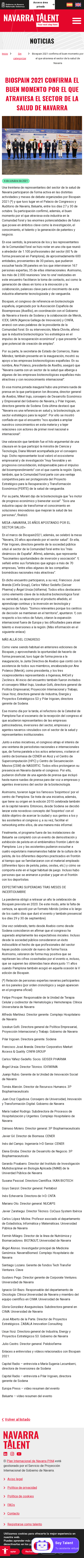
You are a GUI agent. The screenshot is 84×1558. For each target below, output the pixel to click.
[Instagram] (12, 1453)
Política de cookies (20, 1496)
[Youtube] (19, 1453)
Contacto (13, 1513)
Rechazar (30, 1551)
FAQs (11, 1505)
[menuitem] (69, 5)
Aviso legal (15, 1479)
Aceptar (12, 1551)
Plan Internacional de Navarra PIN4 (30, 1461)
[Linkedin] (5, 1453)
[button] (5, 1551)
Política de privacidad (22, 1488)
